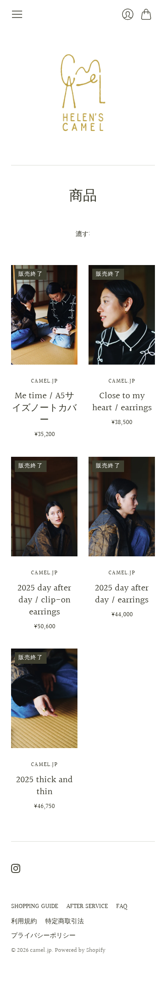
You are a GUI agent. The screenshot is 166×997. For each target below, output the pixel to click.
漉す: (83, 234)
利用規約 (24, 921)
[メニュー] (17, 14)
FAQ (121, 907)
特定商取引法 (64, 921)
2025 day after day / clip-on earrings (44, 600)
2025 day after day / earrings (121, 594)
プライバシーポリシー (43, 936)
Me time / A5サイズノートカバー (44, 408)
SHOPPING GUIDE (34, 907)
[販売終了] (44, 362)
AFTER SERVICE (87, 907)
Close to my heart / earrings (122, 402)
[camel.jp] (83, 92)
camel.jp (44, 381)
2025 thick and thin (44, 786)
